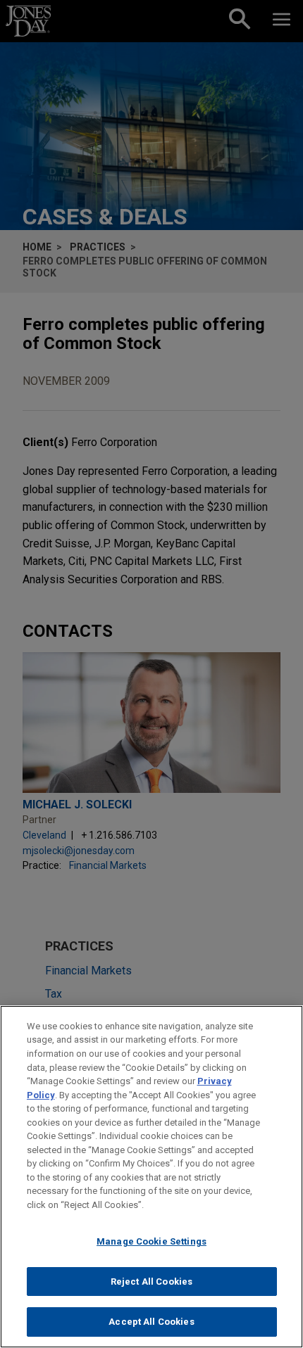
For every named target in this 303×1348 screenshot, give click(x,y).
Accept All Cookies (151, 1321)
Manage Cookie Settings (151, 1241)
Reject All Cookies (151, 1281)
